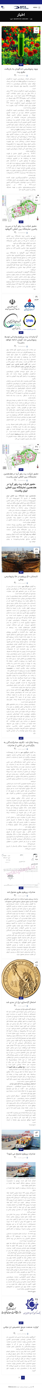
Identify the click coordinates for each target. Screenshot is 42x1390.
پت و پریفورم (19, 434)
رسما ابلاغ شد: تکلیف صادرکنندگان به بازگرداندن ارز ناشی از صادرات (21, 744)
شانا (20, 81)
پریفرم (28, 101)
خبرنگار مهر (25, 586)
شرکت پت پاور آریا (29, 282)
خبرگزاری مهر (25, 752)
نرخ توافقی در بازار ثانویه (17, 1067)
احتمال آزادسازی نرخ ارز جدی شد (21, 1002)
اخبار (21, 65)
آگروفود (33, 238)
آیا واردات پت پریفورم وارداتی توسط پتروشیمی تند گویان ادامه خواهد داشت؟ (21, 339)
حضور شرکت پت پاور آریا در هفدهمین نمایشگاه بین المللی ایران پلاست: (21, 475)
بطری (18, 129)
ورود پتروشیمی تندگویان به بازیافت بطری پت (21, 70)
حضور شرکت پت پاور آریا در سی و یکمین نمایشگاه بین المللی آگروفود (21, 228)
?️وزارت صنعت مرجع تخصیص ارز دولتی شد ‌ (21, 1329)
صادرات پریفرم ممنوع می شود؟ (21, 1153)
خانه (31, 19)
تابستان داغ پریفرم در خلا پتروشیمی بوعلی (21, 578)
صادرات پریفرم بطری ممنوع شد (21, 892)
